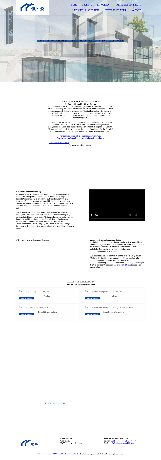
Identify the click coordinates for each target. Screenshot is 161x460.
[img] (38, 9)
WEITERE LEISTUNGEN (115, 10)
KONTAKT (136, 10)
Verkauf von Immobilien (69, 136)
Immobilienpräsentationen (93, 138)
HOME (74, 5)
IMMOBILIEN (103, 5)
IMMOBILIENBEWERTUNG (129, 5)
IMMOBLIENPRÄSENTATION (85, 10)
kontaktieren (126, 265)
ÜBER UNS (87, 5)
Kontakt (47, 454)
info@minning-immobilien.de (122, 443)
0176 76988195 (131, 441)
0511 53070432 (117, 441)
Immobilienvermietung (91, 136)
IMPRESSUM (58, 454)
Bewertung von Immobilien (68, 138)
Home (40, 454)
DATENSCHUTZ (71, 454)
